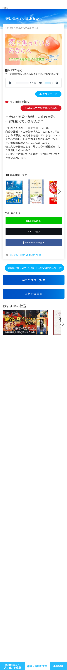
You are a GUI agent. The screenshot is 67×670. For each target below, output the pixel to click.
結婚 (16, 255)
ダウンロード (49, 94)
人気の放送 (32, 294)
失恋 (38, 255)
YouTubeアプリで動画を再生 (41, 108)
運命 (28, 255)
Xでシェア (34, 231)
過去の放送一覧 (32, 280)
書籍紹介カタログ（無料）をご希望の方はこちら (33, 267)
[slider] (21, 83)
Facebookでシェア (34, 242)
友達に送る (35, 220)
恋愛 (22, 255)
